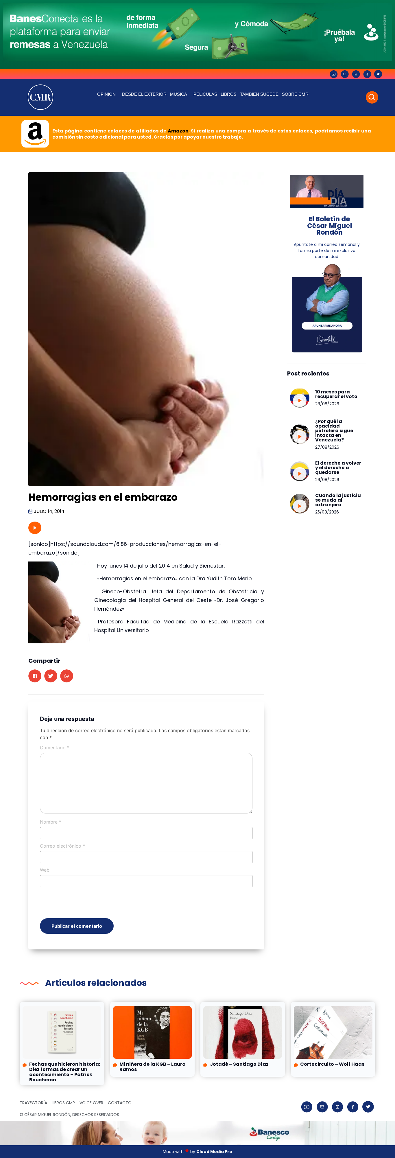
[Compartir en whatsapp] (66, 675)
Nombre (50, 822)
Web (44, 870)
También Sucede (259, 94)
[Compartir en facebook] (34, 675)
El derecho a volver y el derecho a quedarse (338, 468)
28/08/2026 (327, 404)
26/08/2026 (327, 480)
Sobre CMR (295, 94)
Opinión (106, 94)
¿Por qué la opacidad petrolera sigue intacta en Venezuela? (334, 430)
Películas (205, 94)
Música (178, 94)
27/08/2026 (327, 447)
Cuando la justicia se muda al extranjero (338, 500)
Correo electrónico (62, 846)
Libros (229, 94)
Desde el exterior (144, 94)
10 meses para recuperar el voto (336, 394)
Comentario (54, 747)
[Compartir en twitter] (50, 675)
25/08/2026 (327, 512)
